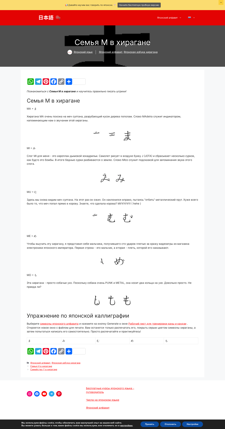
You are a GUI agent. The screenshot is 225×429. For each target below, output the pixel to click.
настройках (126, 425)
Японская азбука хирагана (141, 52)
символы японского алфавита (59, 323)
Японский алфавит (167, 17)
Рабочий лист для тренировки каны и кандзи (157, 323)
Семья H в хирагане (41, 366)
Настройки (192, 424)
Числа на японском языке (102, 399)
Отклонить (170, 424)
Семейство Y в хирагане (43, 369)
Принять (149, 424)
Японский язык (83, 52)
